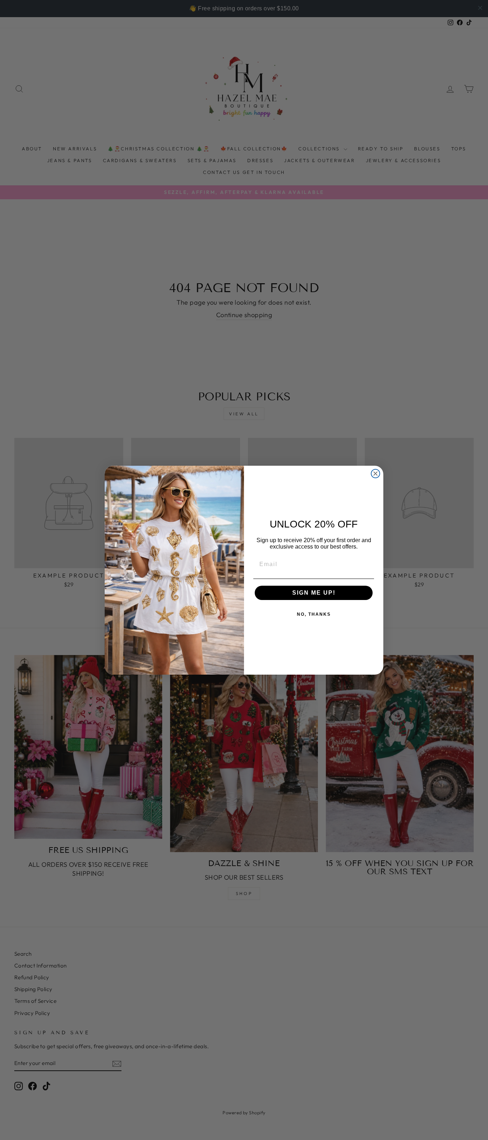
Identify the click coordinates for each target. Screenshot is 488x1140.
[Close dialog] (375, 473)
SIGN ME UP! (313, 593)
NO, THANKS (314, 614)
